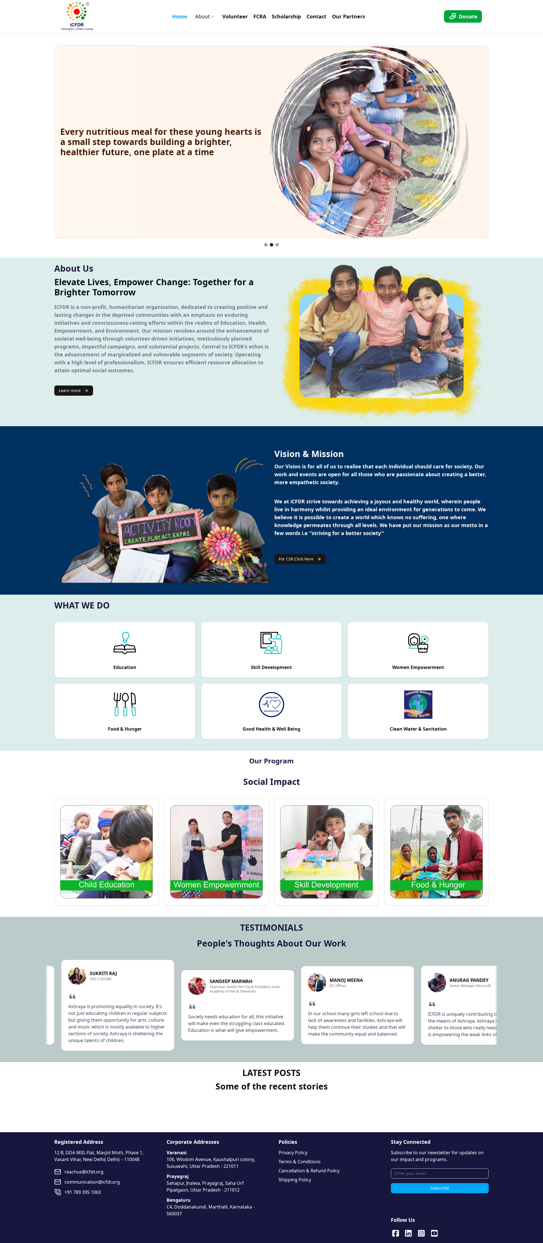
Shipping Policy (295, 1180)
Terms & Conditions (300, 1161)
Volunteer (235, 16)
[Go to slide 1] (266, 244)
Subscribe (439, 1188)
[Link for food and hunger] (436, 852)
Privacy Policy (293, 1152)
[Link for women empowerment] (216, 852)
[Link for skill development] (326, 852)
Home (179, 16)
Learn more (70, 390)
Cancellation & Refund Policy (309, 1171)
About (202, 16)
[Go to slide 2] (271, 244)
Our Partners (348, 16)
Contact (316, 16)
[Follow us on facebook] (395, 1233)
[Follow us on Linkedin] (408, 1233)
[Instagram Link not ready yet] (421, 1233)
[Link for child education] (106, 852)
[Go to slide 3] (277, 244)
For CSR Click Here (296, 559)
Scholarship (286, 16)
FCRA (259, 16)
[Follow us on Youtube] (434, 1233)
